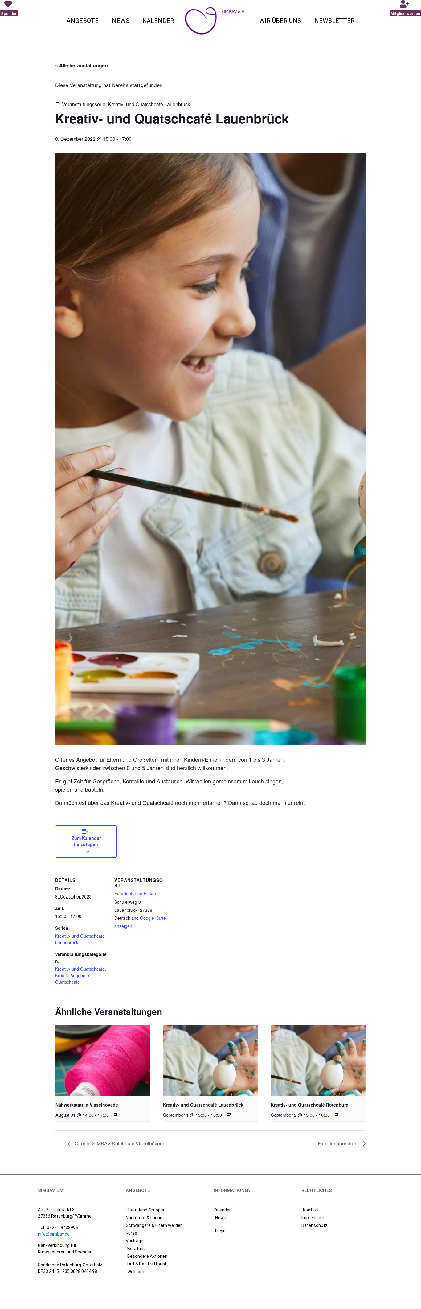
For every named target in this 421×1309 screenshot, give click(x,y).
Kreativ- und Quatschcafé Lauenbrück (203, 1105)
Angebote (83, 20)
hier (287, 802)
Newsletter (334, 20)
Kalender (158, 20)
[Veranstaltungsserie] (116, 1114)
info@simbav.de (54, 1234)
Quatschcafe (67, 982)
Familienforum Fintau (135, 893)
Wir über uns (280, 20)
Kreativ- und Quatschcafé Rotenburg (310, 1105)
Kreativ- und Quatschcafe (80, 969)
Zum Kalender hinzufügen (86, 841)
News (120, 20)
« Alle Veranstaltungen (81, 65)
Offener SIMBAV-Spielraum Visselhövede (119, 1143)
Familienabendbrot (339, 1143)
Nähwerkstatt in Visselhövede (86, 1105)
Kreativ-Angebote (72, 975)
